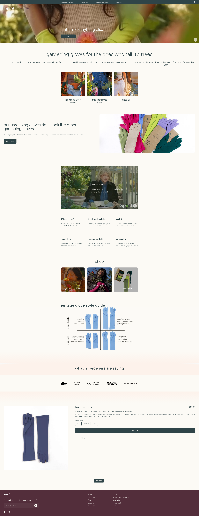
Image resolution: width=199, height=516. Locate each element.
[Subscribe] (35, 505)
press (114, 506)
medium (86, 423)
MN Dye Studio (129, 411)
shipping (91, 503)
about (90, 494)
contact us (116, 494)
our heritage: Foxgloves (121, 497)
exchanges (92, 506)
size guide (80, 420)
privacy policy (117, 503)
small (78, 423)
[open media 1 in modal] (36, 438)
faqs (89, 500)
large (94, 423)
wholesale (116, 500)
